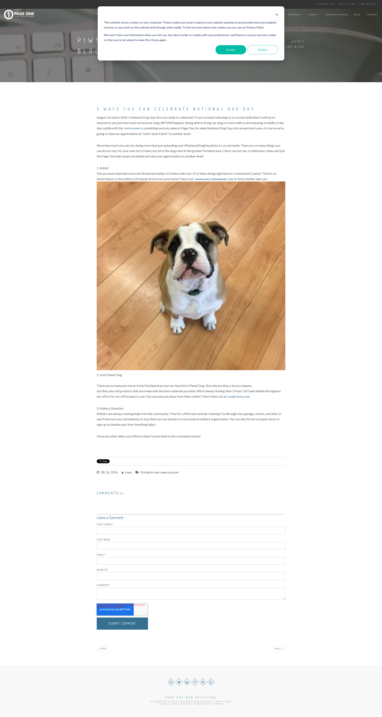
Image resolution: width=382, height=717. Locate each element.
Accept (230, 49)
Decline (263, 49)
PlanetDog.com (238, 396)
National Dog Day (167, 472)
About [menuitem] (313, 14)
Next (278, 648)
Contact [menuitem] (372, 14)
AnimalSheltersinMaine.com (214, 179)
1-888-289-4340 (368, 4)
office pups (132, 128)
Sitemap (218, 704)
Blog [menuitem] (357, 14)
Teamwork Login (325, 4)
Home (297, 41)
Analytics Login (346, 4)
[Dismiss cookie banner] (276, 15)
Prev (103, 648)
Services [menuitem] (294, 14)
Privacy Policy (202, 704)
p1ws (128, 472)
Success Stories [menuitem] (337, 14)
